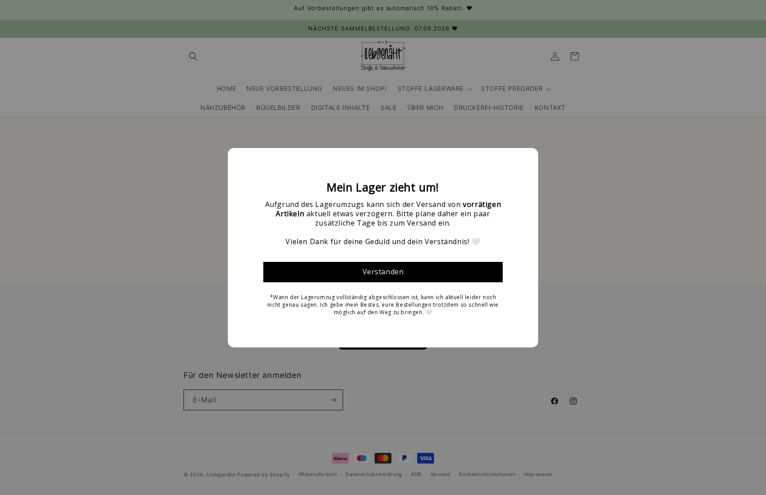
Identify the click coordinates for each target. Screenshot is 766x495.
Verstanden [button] (383, 272)
